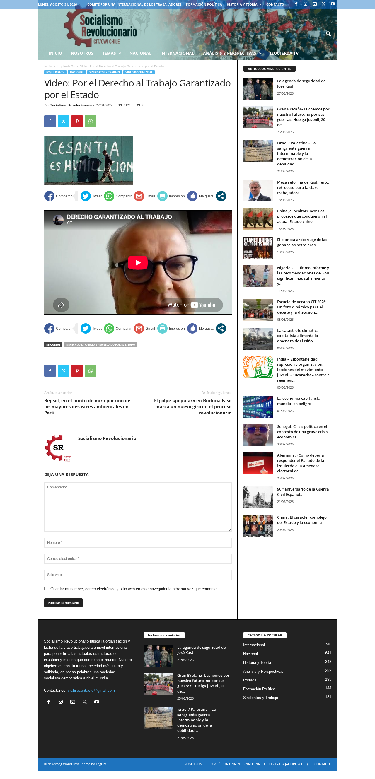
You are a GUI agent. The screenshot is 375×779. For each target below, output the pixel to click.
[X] (323, 4)
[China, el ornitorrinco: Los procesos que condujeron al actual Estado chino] (258, 219)
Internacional (177, 53)
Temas (109, 53)
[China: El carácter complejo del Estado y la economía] (258, 526)
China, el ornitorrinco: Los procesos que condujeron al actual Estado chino (302, 216)
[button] (328, 34)
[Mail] (314, 4)
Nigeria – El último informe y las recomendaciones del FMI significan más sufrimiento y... (303, 275)
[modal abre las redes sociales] (221, 196)
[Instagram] (305, 4)
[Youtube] (332, 4)
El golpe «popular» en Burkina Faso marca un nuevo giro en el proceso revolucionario (192, 406)
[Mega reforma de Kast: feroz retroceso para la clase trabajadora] (258, 190)
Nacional (140, 53)
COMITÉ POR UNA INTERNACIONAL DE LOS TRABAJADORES (134, 4)
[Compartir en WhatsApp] (118, 196)
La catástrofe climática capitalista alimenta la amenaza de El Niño (298, 336)
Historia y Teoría (242, 4)
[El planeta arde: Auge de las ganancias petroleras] (258, 248)
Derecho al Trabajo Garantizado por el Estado (100, 344)
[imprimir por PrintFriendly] (171, 196)
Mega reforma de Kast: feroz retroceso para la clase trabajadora (303, 187)
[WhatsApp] (90, 121)
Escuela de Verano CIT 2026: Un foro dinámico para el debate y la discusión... (302, 307)
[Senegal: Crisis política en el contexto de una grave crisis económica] (258, 435)
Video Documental (139, 72)
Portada (249, 680)
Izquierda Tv (66, 66)
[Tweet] (91, 196)
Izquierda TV (284, 53)
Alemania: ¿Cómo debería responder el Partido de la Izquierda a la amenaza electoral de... (300, 463)
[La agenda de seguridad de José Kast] (258, 89)
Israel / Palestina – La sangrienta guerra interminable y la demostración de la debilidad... (296, 153)
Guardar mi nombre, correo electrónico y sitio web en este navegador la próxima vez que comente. (134, 589)
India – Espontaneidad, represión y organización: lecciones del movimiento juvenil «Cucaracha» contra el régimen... (304, 369)
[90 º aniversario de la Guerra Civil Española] (258, 497)
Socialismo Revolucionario (71, 105)
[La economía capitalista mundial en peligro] (258, 407)
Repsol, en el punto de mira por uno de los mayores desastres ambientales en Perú (87, 406)
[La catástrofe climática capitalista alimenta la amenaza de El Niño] (258, 339)
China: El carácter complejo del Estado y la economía (302, 520)
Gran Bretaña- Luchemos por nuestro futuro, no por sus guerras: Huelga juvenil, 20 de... (303, 116)
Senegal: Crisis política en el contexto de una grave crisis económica (302, 432)
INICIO (55, 53)
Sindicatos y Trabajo (104, 72)
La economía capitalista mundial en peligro (299, 401)
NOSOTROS (193, 764)
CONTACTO (275, 4)
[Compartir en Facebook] (58, 196)
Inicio (48, 66)
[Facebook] (296, 4)
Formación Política (204, 4)
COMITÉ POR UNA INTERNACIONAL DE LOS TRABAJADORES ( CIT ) (258, 764)
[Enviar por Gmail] (144, 196)
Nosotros (82, 53)
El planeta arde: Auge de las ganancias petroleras (302, 242)
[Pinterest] (77, 121)
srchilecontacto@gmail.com (91, 690)
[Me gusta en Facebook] (200, 196)
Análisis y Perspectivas (229, 53)
